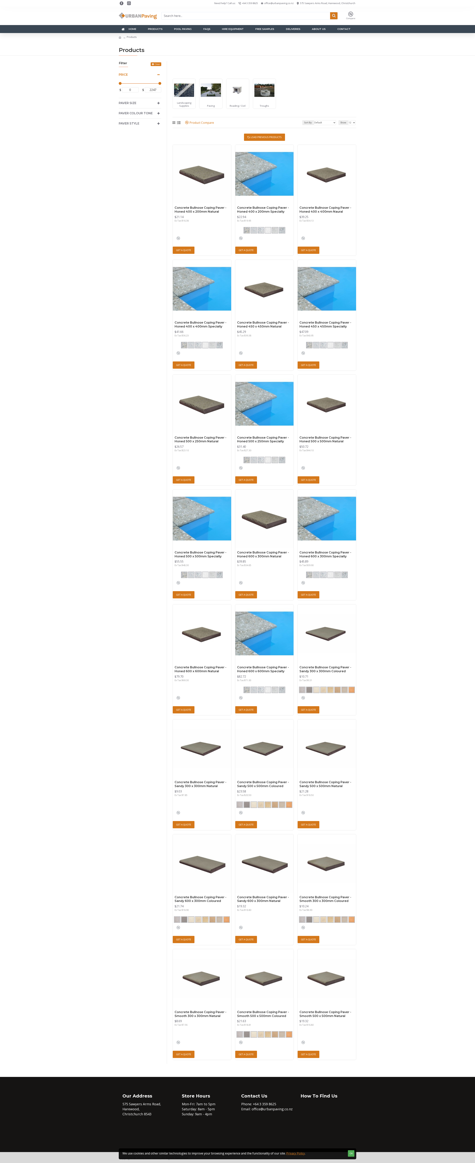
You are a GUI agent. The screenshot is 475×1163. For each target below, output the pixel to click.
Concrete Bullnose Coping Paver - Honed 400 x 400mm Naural (325, 209)
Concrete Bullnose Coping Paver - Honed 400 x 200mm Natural (200, 209)
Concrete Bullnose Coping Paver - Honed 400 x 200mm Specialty (263, 209)
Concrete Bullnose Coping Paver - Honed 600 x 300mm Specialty (325, 554)
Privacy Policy (295, 1153)
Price (123, 74)
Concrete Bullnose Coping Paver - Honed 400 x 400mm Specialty (200, 324)
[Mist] (316, 690)
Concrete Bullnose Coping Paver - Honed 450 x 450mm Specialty (325, 324)
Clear (157, 64)
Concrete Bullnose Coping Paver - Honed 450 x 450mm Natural (263, 324)
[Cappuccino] (337, 690)
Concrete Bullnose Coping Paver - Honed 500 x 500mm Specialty (200, 554)
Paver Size (127, 103)
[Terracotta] (351, 690)
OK (351, 1153)
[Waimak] (275, 230)
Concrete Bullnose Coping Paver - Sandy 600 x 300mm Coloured (200, 899)
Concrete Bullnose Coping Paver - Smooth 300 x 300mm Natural (200, 1014)
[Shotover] (282, 230)
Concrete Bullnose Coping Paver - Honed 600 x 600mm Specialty (263, 669)
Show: (343, 122)
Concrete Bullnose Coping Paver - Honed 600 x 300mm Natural (263, 554)
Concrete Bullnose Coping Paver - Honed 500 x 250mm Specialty (263, 439)
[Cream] (330, 690)
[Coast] (261, 230)
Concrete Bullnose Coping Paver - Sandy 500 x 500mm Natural (325, 784)
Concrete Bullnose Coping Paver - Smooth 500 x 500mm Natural (325, 1014)
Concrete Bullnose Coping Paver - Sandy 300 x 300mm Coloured (325, 669)
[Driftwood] (344, 690)
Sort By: (308, 122)
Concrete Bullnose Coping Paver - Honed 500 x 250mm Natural (200, 439)
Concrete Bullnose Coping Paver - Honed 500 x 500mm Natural (325, 439)
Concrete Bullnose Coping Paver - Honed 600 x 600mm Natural (200, 669)
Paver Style (129, 123)
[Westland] (254, 230)
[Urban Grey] (302, 690)
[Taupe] (323, 690)
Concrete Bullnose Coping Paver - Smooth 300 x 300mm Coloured (325, 899)
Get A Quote (183, 250)
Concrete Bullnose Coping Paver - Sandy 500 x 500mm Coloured (263, 784)
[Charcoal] (309, 690)
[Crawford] (247, 230)
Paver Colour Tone (136, 113)
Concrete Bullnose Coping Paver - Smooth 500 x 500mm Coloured (263, 1014)
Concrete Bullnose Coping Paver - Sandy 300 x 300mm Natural (200, 784)
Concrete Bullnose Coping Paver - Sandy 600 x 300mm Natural (263, 899)
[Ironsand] (268, 230)
